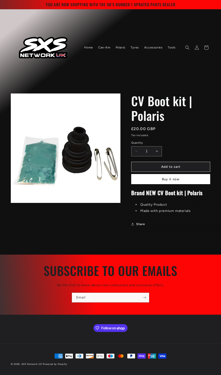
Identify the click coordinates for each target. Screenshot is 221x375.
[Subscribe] (144, 298)
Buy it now (171, 179)
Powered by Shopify (55, 364)
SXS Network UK (31, 364)
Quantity (137, 142)
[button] (187, 47)
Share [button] (140, 224)
